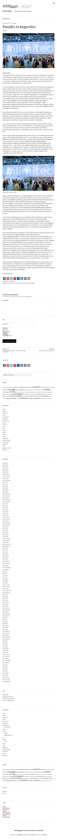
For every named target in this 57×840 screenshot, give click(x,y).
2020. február (5, 604)
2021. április (5, 577)
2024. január (5, 515)
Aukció (36, 387)
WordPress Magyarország (8, 700)
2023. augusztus (6, 524)
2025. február (5, 490)
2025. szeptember (7, 480)
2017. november (6, 656)
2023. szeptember (7, 523)
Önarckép (42, 398)
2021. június (5, 573)
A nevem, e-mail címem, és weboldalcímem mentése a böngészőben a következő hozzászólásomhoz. (6, 331)
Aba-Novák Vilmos (6, 387)
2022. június (5, 550)
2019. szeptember (6, 613)
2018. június (5, 642)
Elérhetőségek (6, 817)
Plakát (23, 396)
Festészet (21, 390)
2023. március (6, 532)
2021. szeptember (6, 567)
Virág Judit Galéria (10, 398)
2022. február (5, 557)
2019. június (5, 619)
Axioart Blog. (19, 834)
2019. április (5, 623)
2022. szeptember (7, 544)
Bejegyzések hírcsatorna (8, 696)
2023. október (6, 521)
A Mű (5, 30)
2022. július (5, 548)
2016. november (6, 679)
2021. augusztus (6, 569)
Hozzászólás (6, 301)
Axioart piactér (6, 808)
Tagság (4, 811)
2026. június (5, 463)
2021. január (5, 583)
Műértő (19, 283)
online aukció (16, 396)
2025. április (5, 488)
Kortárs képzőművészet (20, 392)
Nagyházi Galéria (7, 396)
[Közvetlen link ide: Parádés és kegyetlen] (28, 67)
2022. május (5, 552)
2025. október (6, 478)
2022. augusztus (6, 546)
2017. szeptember (6, 660)
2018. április (5, 646)
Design (4, 422)
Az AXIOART (5, 419)
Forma (4, 426)
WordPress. (33, 834)
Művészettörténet (6, 440)
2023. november (6, 519)
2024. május (5, 507)
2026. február (5, 470)
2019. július (5, 617)
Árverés (12, 283)
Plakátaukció (27, 396)
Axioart (4, 806)
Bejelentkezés (6, 694)
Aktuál (4, 409)
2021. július (5, 571)
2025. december (6, 474)
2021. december (6, 561)
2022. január (5, 559)
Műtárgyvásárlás (40, 394)
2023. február (5, 534)
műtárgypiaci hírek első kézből (30, 394)
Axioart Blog (7, 11)
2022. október (6, 542)
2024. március (6, 511)
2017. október (6, 658)
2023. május (5, 528)
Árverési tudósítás (33, 398)
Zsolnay (18, 398)
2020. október (6, 588)
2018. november (6, 633)
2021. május (5, 575)
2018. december (6, 631)
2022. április (5, 554)
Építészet (5, 424)
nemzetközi (5, 444)
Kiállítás (47, 390)
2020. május (5, 598)
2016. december (6, 677)
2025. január (5, 492)
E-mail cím (5, 324)
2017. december (6, 654)
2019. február (5, 627)
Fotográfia (27, 389)
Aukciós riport (6, 417)
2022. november (6, 540)
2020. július (5, 594)
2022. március (6, 555)
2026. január (5, 472)
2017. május (5, 668)
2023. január (5, 536)
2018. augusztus (6, 639)
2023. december (6, 517)
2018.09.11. (8, 23)
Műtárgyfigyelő (6, 814)
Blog (4, 793)
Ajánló (12, 387)
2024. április (5, 509)
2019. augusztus (6, 615)
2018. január (5, 652)
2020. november (6, 586)
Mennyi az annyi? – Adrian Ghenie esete (46, 350)
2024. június (5, 505)
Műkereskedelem (25, 283)
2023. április (5, 530)
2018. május (5, 644)
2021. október (6, 565)
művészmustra (6, 442)
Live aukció (43, 392)
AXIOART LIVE (43, 387)
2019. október (6, 611)
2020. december (6, 584)
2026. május (5, 465)
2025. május (5, 486)
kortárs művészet (29, 392)
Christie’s (5, 389)
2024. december (6, 494)
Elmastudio (44, 834)
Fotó (4, 428)
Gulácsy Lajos (32, 389)
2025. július (5, 482)
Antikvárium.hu (16, 387)
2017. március (6, 671)
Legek (4, 436)
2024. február (5, 513)
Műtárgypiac (6, 18)
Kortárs (13, 392)
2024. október (6, 497)
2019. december (6, 608)
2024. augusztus (6, 501)
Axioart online (49, 387)
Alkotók (4, 411)
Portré (4, 446)
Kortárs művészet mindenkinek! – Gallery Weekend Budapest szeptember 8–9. (14, 350)
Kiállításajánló (6, 392)
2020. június (5, 596)
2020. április (5, 600)
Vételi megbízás (6, 812)
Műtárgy (11, 394)
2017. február (5, 673)
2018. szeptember (6, 637)
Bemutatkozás (6, 420)
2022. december (6, 538)
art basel (8, 283)
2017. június (5, 666)
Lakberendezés (38, 392)
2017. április (5, 670)
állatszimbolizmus (48, 398)
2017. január (5, 675)
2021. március (6, 579)
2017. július (5, 664)
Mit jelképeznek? (49, 392)
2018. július (5, 641)
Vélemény (5, 449)
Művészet (46, 394)
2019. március (6, 625)
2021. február (5, 581)
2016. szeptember (6, 681)
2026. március (6, 468)
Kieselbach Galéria (39, 390)
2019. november (6, 610)
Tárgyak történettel (7, 448)
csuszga (16, 283)
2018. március (6, 648)
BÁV (53, 387)
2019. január (5, 629)
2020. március (6, 602)
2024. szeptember (7, 499)
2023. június (5, 526)
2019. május (5, 621)
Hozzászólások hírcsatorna (8, 698)
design (17, 389)
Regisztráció (6, 809)
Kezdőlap (5, 791)
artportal (22, 387)
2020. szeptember (7, 590)
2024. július (5, 503)
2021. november (6, 563)
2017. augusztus (6, 662)
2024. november (6, 496)
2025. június (5, 484)
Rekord (32, 396)
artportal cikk (29, 387)
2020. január (5, 606)
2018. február (5, 650)
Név (4, 319)
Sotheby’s (46, 396)
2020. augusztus (6, 592)
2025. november (6, 476)
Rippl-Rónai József (38, 396)
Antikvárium (5, 413)
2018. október (6, 635)
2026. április (5, 467)
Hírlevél (4, 815)
